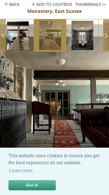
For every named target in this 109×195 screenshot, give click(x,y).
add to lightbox (53, 4)
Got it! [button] (32, 185)
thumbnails (88, 4)
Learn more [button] (21, 170)
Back (14, 4)
